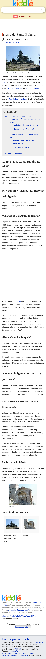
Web (15, 16)
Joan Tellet (16, 301)
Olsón (4, 82)
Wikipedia (18, 649)
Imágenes (22, 16)
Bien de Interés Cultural (18, 99)
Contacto (23, 655)
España (35, 88)
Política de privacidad (9, 655)
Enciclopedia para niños (10, 42)
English (30, 16)
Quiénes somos (28, 653)
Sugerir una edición (23, 627)
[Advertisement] (23, 25)
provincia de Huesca (14, 88)
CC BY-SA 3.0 (38, 642)
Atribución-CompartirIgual (18, 610)
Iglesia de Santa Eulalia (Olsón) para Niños (19, 616)
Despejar (38, 10)
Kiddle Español (7, 653)
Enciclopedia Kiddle (16, 639)
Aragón (29, 88)
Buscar (42, 9)
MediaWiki (14, 651)
